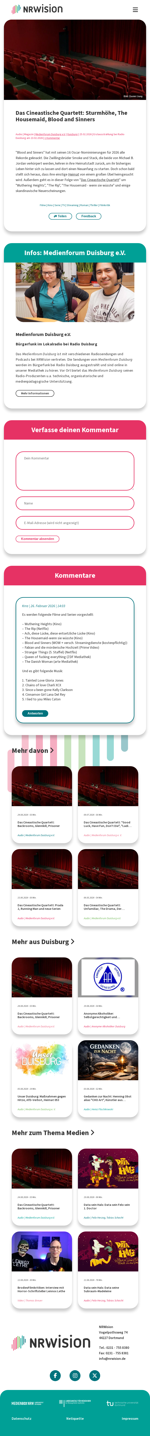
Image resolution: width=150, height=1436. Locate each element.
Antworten (35, 713)
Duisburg (72, 134)
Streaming (73, 205)
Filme (43, 205)
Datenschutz (21, 1418)
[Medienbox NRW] (27, 1403)
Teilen (62, 216)
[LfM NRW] (75, 1403)
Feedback (88, 216)
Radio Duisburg (67, 365)
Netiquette (75, 1418)
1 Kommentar (52, 138)
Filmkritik (105, 205)
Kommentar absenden (37, 539)
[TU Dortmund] (122, 1403)
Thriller (94, 205)
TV (63, 205)
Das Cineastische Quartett (100, 179)
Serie (57, 205)
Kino (50, 205)
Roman (84, 205)
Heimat (73, 174)
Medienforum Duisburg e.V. (50, 134)
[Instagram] (75, 1375)
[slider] (75, 59)
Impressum (130, 1418)
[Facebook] (55, 1375)
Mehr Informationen (35, 393)
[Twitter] (94, 1375)
